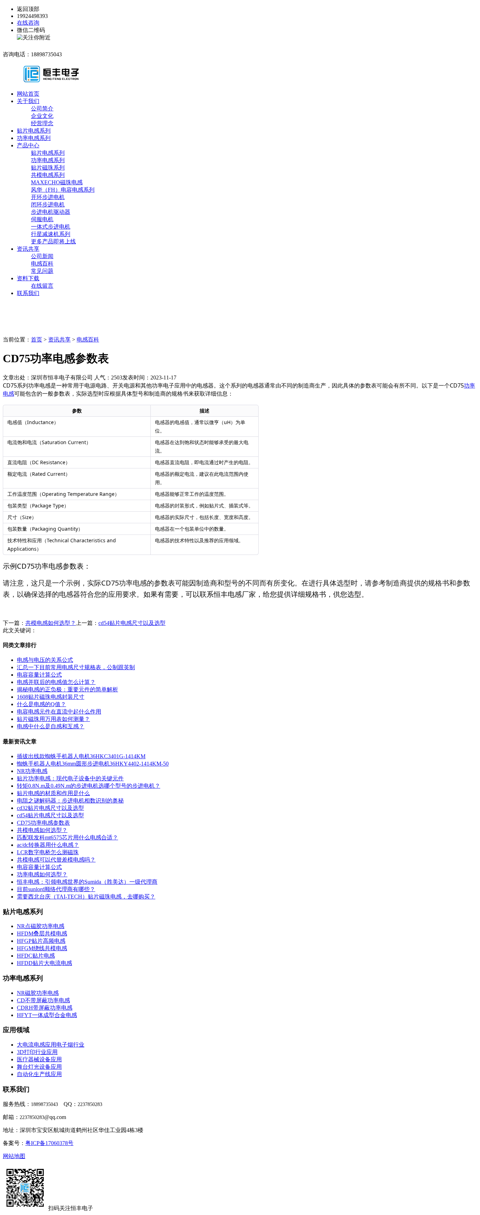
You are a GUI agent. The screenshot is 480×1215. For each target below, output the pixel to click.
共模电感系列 (48, 175)
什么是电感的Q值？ (41, 704)
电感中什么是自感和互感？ (50, 726)
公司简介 (42, 108)
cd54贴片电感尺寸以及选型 (132, 623)
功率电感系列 (34, 138)
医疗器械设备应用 (39, 1059)
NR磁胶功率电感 (38, 993)
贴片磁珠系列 (48, 168)
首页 (36, 340)
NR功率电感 (32, 771)
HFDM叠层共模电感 (42, 933)
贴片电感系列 (34, 131)
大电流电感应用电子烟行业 (50, 1045)
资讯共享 (28, 249)
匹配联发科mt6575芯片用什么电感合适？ (67, 837)
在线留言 (42, 286)
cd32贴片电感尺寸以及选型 (50, 808)
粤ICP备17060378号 (49, 1143)
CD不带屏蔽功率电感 (43, 1000)
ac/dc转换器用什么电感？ (48, 845)
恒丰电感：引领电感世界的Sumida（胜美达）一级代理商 (87, 882)
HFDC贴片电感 (36, 956)
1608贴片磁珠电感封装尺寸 (50, 697)
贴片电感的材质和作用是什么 (53, 793)
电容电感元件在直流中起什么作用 (59, 712)
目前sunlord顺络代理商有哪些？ (56, 889)
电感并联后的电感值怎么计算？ (56, 682)
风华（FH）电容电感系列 (63, 190)
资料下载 (28, 278)
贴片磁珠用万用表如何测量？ (53, 719)
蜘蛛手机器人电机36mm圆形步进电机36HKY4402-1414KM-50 (93, 764)
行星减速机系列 (50, 234)
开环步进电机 (48, 197)
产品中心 (28, 145)
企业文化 (42, 116)
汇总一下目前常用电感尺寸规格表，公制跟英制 (76, 667)
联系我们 (28, 293)
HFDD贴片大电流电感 (44, 963)
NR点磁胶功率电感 (40, 926)
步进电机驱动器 (50, 212)
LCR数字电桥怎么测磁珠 (48, 852)
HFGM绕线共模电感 (42, 948)
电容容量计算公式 (39, 675)
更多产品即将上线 (53, 241)
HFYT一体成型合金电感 (47, 1015)
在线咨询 (28, 23)
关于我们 (28, 101)
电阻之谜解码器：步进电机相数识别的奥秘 (70, 801)
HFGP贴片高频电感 (41, 941)
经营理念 (42, 123)
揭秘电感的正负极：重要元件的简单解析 (67, 689)
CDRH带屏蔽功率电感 (44, 1008)
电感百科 (42, 264)
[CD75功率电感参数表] (62, 78)
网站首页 (28, 94)
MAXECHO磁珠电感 (57, 182)
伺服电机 (42, 219)
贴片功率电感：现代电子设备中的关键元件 (70, 778)
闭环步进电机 (48, 204)
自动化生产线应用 (39, 1074)
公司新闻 (42, 256)
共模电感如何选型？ (50, 623)
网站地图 (14, 1156)
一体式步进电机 (50, 227)
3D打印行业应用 (37, 1052)
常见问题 (42, 271)
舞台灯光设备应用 (39, 1067)
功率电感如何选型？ (42, 874)
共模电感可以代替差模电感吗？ (56, 860)
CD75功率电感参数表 (43, 823)
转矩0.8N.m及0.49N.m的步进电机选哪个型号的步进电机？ (88, 786)
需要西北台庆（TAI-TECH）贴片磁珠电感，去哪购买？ (86, 897)
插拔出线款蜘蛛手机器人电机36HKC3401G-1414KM (81, 756)
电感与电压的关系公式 (45, 660)
